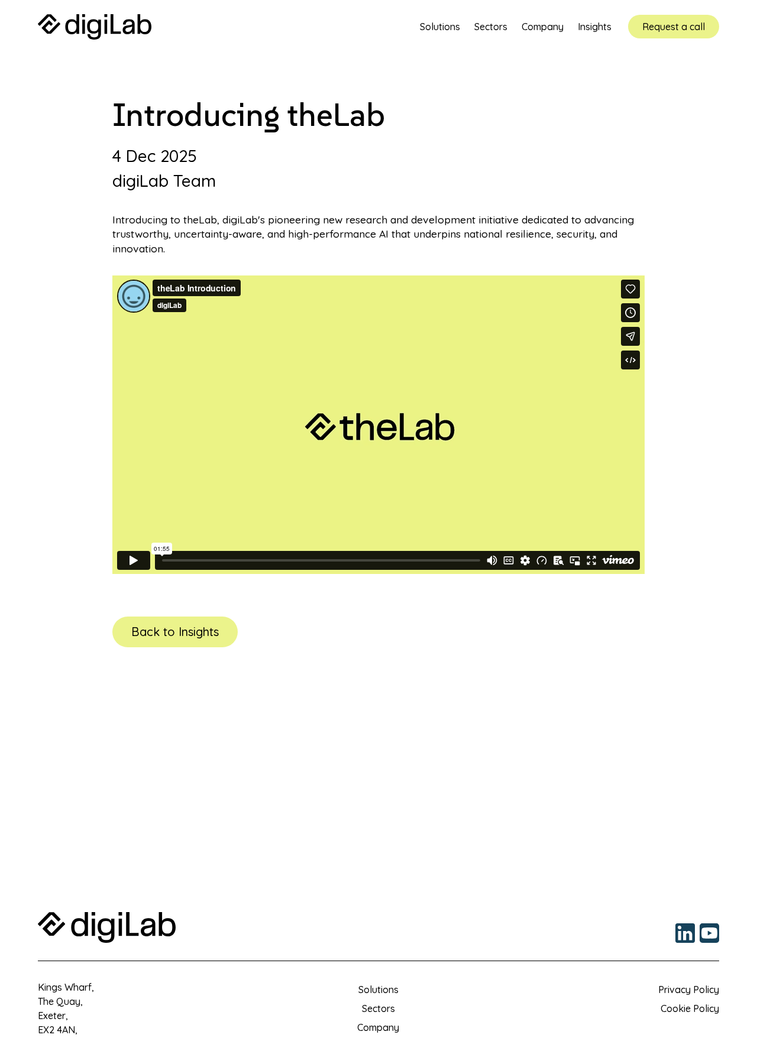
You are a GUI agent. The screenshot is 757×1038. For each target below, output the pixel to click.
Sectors (378, 1008)
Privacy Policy (688, 989)
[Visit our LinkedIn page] (685, 933)
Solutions (378, 989)
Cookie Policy (690, 1008)
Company (378, 1027)
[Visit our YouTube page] (709, 933)
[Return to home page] (94, 27)
